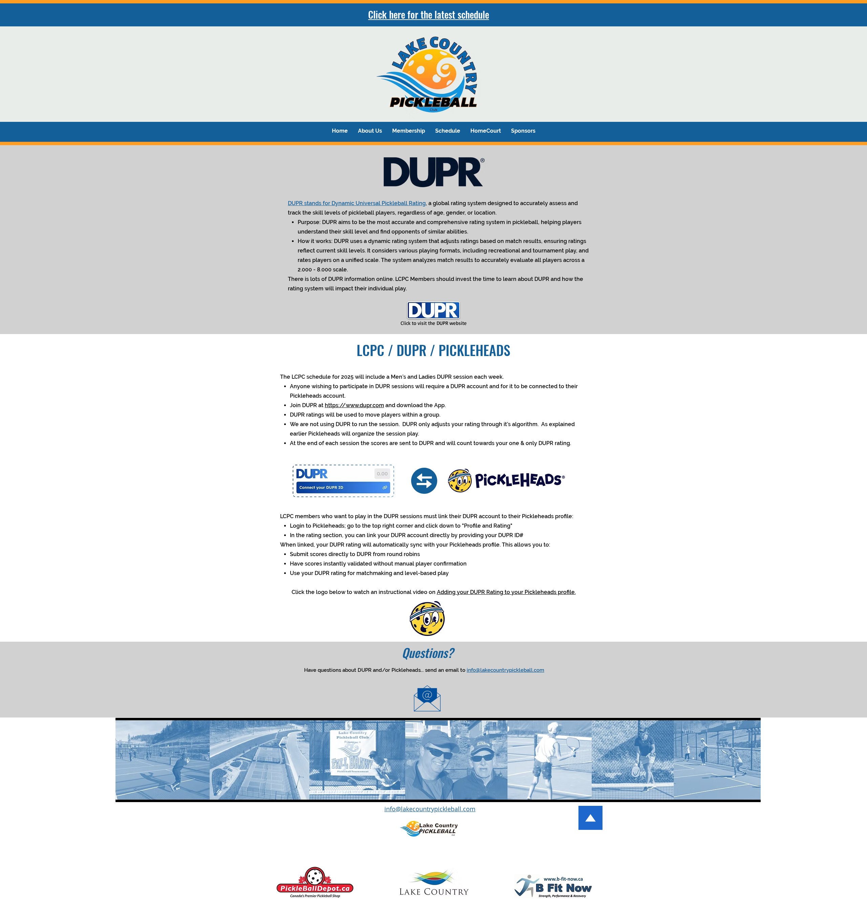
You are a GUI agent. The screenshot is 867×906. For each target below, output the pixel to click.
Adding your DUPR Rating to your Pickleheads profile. (506, 592)
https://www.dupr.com (354, 405)
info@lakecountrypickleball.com (505, 670)
